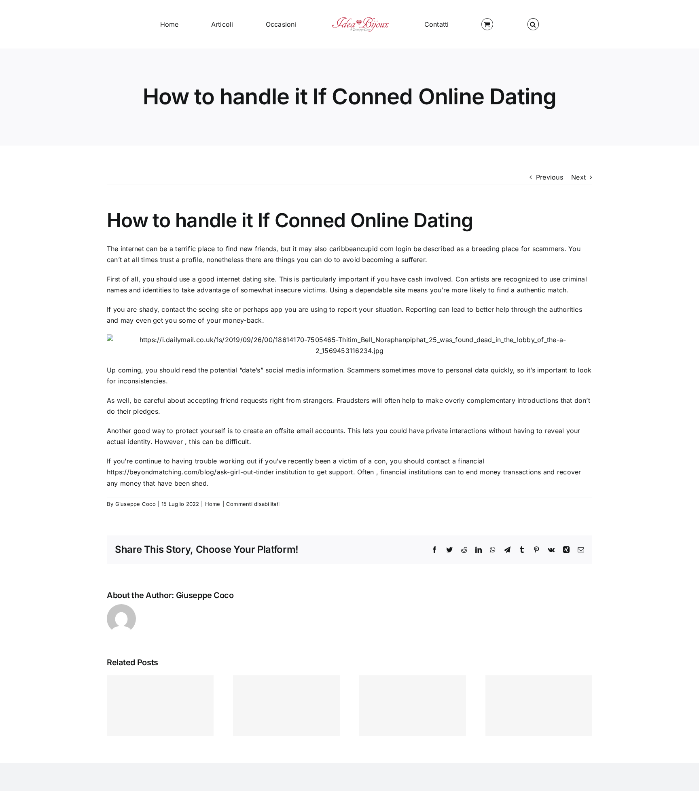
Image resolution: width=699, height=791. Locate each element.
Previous (549, 177)
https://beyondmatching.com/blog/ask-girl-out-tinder (190, 472)
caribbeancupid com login (370, 249)
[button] (461, 24)
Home (212, 504)
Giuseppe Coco (135, 504)
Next (578, 177)
